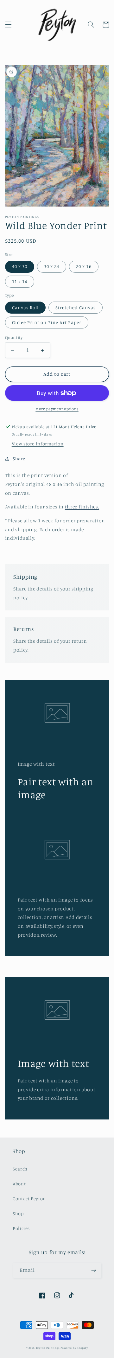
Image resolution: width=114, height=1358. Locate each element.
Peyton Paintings (48, 1347)
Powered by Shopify (74, 1347)
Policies (21, 1228)
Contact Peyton (29, 1198)
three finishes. (82, 507)
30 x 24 (51, 266)
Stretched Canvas (75, 307)
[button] (8, 24)
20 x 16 (83, 266)
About (19, 1183)
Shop (18, 1213)
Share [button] (19, 458)
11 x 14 (19, 281)
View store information (38, 443)
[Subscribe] (93, 1270)
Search (20, 1168)
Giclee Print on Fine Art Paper (47, 322)
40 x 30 (19, 266)
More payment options (57, 408)
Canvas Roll (25, 307)
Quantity (13, 337)
